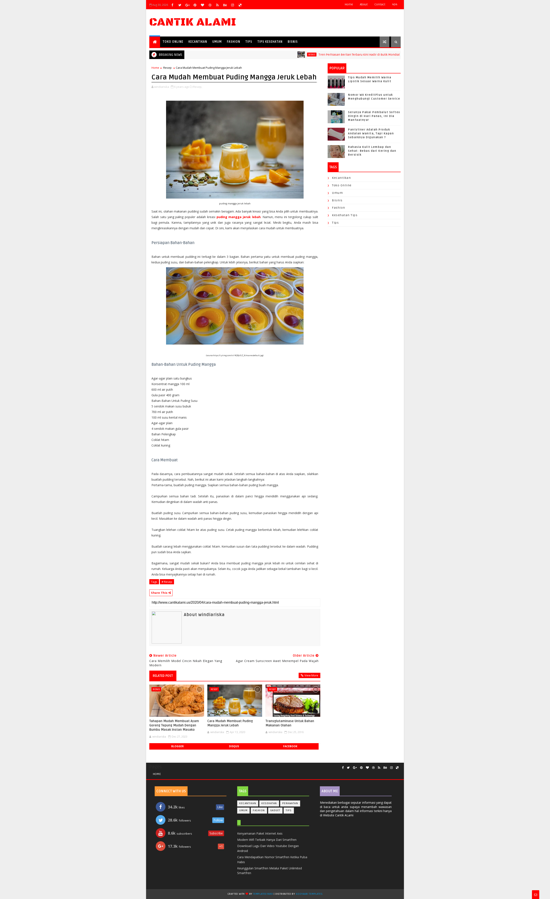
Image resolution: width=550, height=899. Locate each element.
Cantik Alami (192, 22)
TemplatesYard (263, 894)
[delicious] (240, 5)
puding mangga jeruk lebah (239, 217)
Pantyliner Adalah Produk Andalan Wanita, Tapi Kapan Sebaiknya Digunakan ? (371, 133)
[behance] (225, 5)
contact (379, 4)
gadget (275, 810)
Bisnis (293, 42)
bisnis (288, 54)
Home (349, 4)
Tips (248, 42)
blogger (177, 746)
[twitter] (180, 5)
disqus (234, 746)
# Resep (167, 582)
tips (335, 223)
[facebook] (172, 5)
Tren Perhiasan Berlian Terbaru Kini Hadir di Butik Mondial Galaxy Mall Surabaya (350, 54)
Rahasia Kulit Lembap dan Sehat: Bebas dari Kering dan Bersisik (372, 150)
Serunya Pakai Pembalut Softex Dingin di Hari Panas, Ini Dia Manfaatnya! (374, 116)
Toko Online (173, 42)
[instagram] (232, 5)
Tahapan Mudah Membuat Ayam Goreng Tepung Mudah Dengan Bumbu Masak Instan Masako (174, 725)
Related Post (163, 676)
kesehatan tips (345, 215)
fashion (338, 208)
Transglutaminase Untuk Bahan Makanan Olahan (290, 723)
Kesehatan (269, 803)
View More (311, 675)
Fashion (233, 42)
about (364, 4)
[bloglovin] (202, 5)
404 (394, 4)
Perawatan (290, 803)
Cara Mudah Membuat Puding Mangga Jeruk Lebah (230, 723)
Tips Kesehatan (270, 42)
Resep (167, 68)
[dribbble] (210, 5)
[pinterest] (195, 5)
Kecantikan (197, 42)
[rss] (217, 5)
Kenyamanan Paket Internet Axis (260, 833)
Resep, (197, 87)
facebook (290, 746)
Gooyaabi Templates (309, 894)
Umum (217, 42)
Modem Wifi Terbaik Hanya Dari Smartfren (266, 840)
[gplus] (187, 5)
